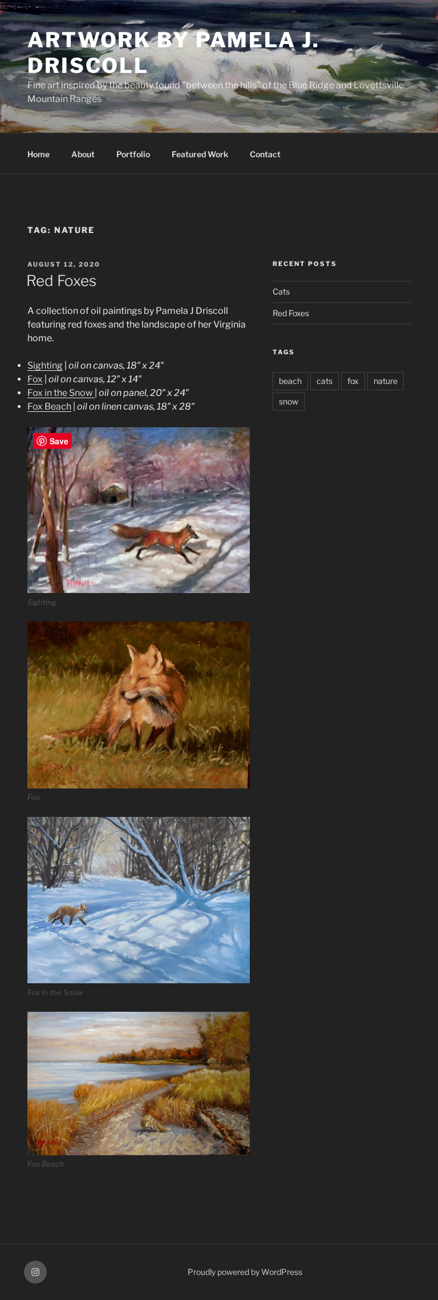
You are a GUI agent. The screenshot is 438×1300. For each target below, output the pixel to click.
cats (324, 381)
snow (288, 401)
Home (38, 154)
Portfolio (133, 154)
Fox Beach (49, 406)
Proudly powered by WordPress (245, 1272)
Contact (265, 154)
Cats (281, 291)
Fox (35, 379)
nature (386, 381)
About (83, 154)
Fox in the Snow (61, 392)
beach (290, 381)
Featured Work (200, 154)
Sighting (45, 365)
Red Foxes (61, 280)
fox (353, 381)
